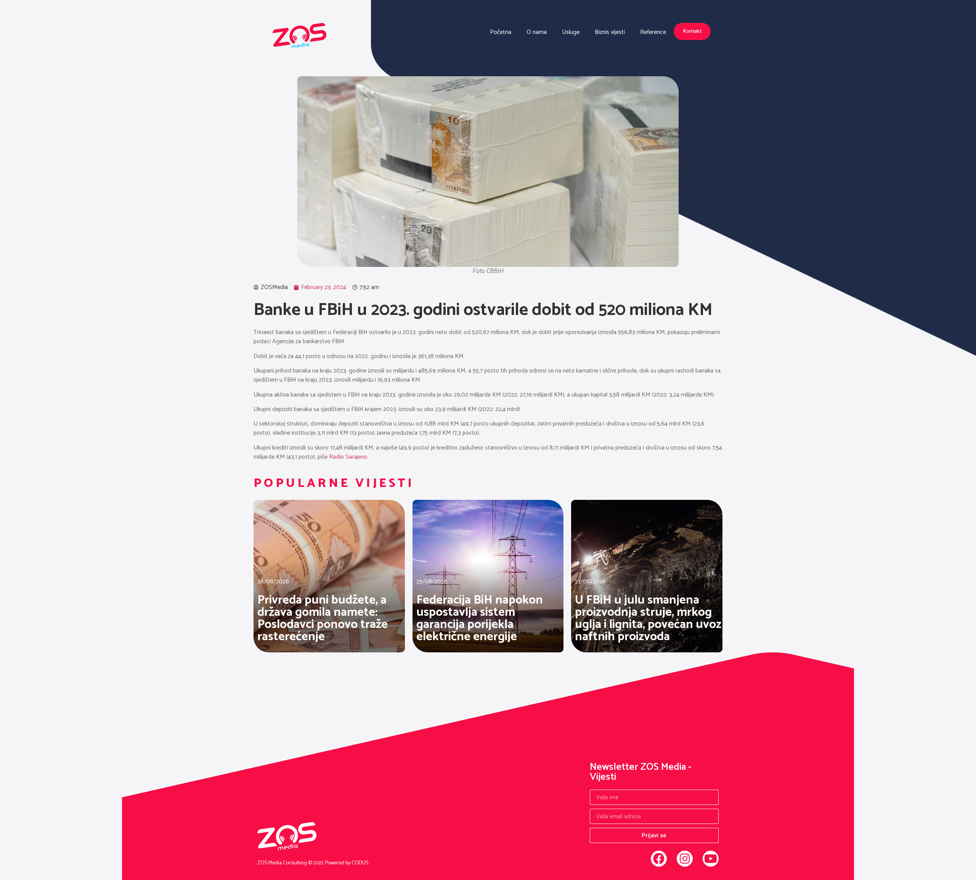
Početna (500, 32)
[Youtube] (711, 859)
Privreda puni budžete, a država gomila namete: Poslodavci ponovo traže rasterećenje (322, 618)
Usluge (571, 32)
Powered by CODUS (346, 863)
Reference (653, 32)
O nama (537, 32)
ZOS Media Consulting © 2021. (291, 863)
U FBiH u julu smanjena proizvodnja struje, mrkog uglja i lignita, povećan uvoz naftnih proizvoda (648, 618)
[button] (692, 31)
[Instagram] (685, 859)
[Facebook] (659, 859)
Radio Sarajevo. (348, 457)
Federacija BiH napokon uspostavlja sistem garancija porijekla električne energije (479, 618)
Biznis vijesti (610, 32)
